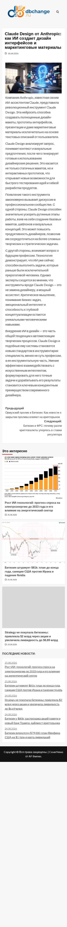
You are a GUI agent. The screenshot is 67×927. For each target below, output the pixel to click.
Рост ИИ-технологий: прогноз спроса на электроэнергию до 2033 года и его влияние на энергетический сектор (32, 506)
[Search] (57, 11)
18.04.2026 (13, 53)
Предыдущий (33, 413)
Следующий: (41, 428)
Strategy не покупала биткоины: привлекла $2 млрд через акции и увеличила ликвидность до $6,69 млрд (31, 636)
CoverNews (56, 752)
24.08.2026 (12, 644)
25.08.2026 (12, 515)
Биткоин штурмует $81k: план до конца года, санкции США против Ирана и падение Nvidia (32, 571)
